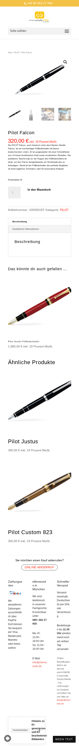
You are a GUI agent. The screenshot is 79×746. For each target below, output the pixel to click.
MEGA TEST (64, 739)
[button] (65, 62)
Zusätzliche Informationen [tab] (25, 229)
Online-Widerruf (39, 567)
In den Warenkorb (39, 189)
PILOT (17, 53)
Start (10, 53)
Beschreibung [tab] (19, 221)
